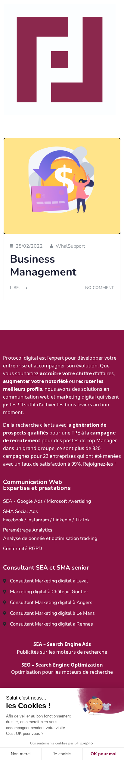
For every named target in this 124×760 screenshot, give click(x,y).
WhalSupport (70, 246)
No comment (99, 287)
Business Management (43, 265)
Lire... (15, 287)
